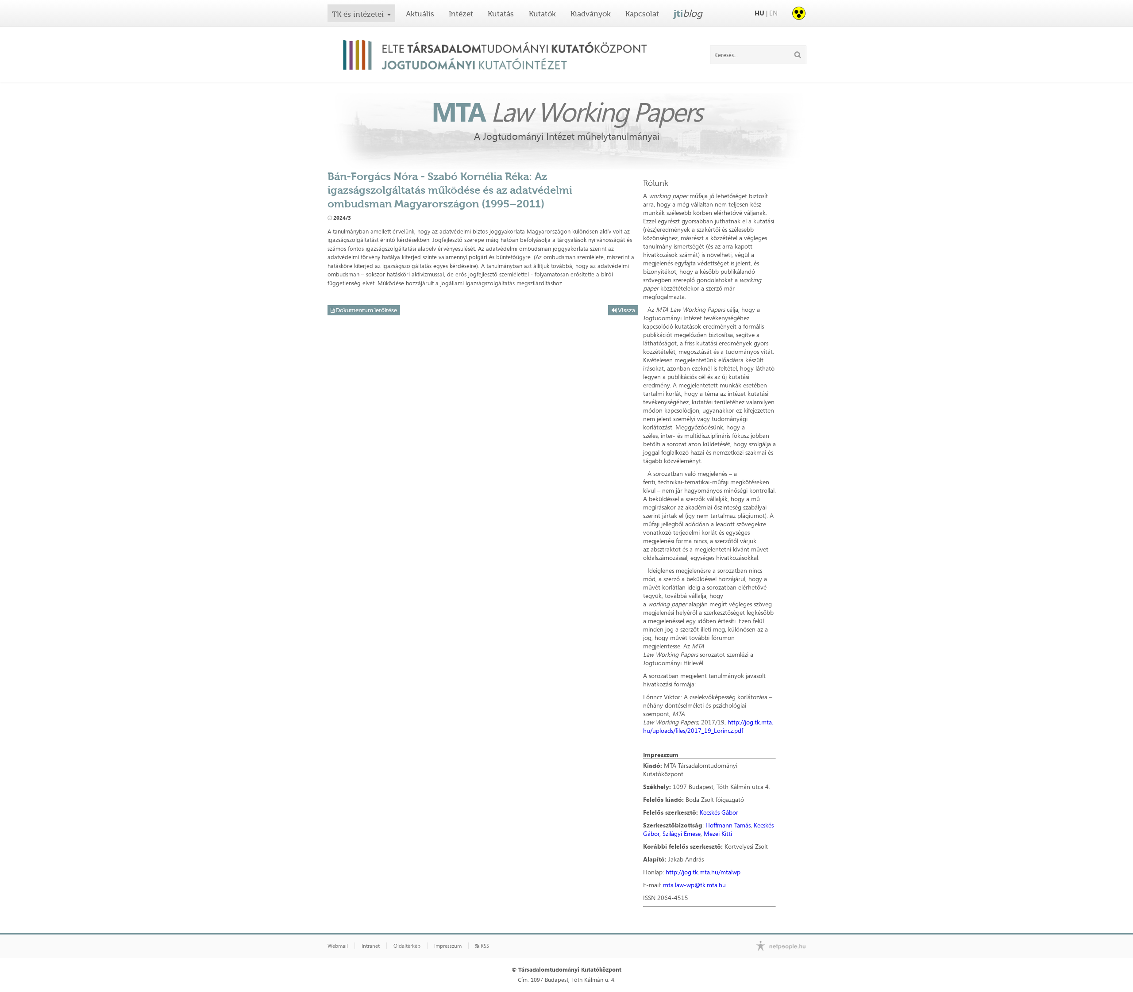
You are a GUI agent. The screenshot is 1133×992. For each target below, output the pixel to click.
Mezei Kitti (718, 833)
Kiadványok (590, 13)
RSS (484, 946)
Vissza (626, 310)
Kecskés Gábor (719, 812)
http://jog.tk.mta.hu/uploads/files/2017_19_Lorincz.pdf (708, 726)
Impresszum (448, 946)
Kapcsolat (642, 13)
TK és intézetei (358, 14)
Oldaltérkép (406, 946)
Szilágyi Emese (682, 833)
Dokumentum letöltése (366, 310)
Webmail (338, 946)
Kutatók (542, 13)
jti (688, 13)
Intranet (371, 946)
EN (773, 13)
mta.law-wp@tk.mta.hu (694, 885)
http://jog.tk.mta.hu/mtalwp (703, 872)
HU (759, 13)
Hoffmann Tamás (728, 825)
